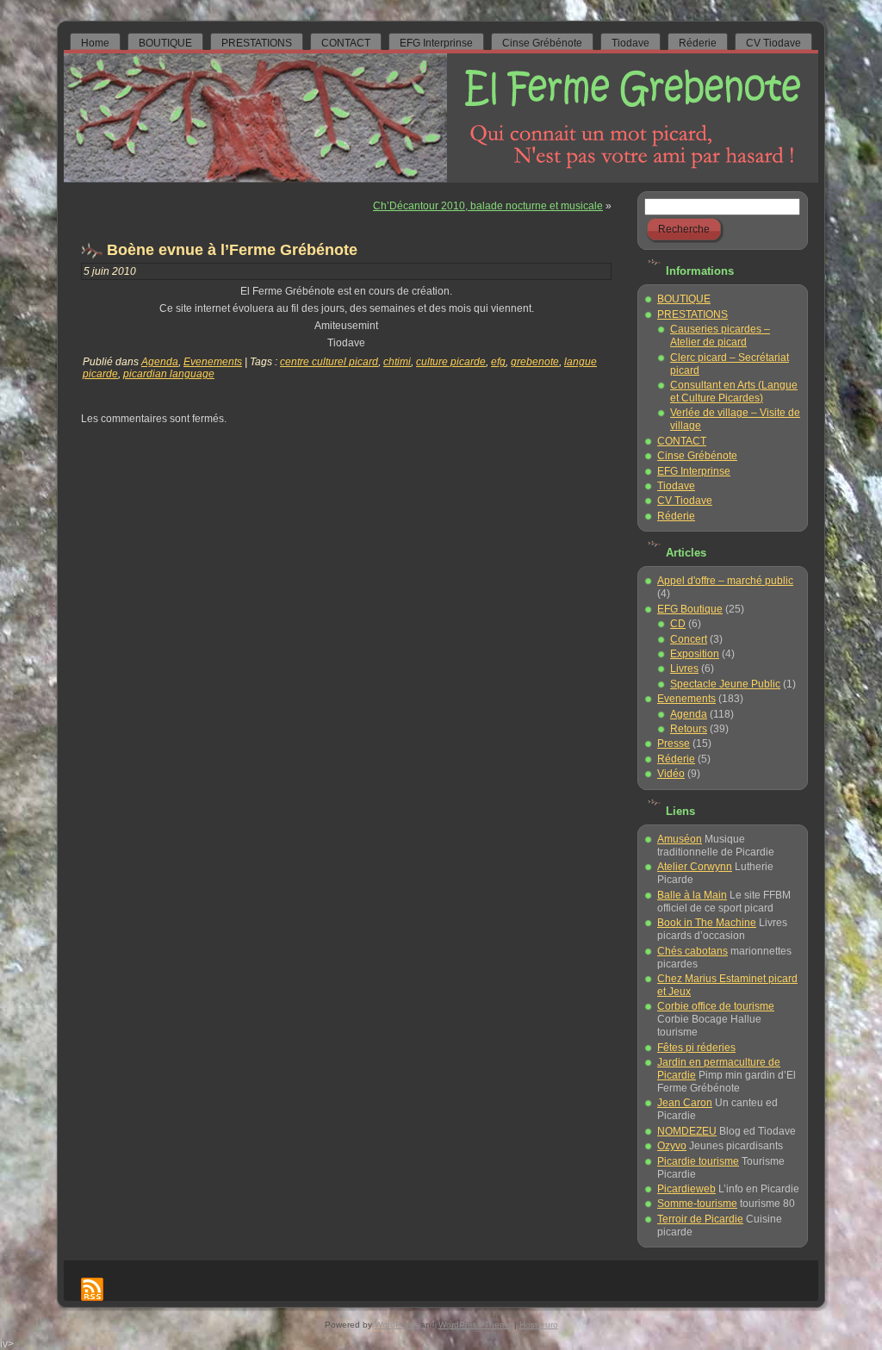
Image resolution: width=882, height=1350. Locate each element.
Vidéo (671, 774)
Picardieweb (686, 1189)
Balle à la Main (692, 895)
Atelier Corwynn (694, 867)
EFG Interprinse (693, 471)
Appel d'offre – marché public (725, 581)
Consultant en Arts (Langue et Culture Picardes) (734, 391)
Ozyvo (671, 1146)
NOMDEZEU (687, 1131)
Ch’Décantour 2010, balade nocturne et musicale (488, 206)
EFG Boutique (690, 609)
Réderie (676, 516)
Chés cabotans (692, 951)
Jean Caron (684, 1103)
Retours (688, 729)
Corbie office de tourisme (715, 1006)
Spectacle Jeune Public (725, 684)
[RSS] (92, 1289)
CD (678, 624)
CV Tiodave (684, 501)
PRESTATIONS (692, 314)
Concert (688, 639)
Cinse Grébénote (697, 456)
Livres (684, 669)
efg (498, 362)
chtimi (397, 362)
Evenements (212, 362)
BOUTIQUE (684, 299)
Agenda (159, 362)
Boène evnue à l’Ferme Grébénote (232, 249)
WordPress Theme (475, 1324)
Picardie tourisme (698, 1161)
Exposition (694, 654)
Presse (673, 743)
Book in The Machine (706, 923)
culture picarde (451, 362)
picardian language (168, 374)
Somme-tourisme (697, 1204)
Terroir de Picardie (700, 1219)
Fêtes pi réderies (696, 1048)
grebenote (535, 362)
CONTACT (681, 441)
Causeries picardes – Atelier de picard (720, 335)
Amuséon (679, 839)
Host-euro (538, 1324)
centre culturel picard (329, 362)
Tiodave (676, 486)
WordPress (396, 1324)
